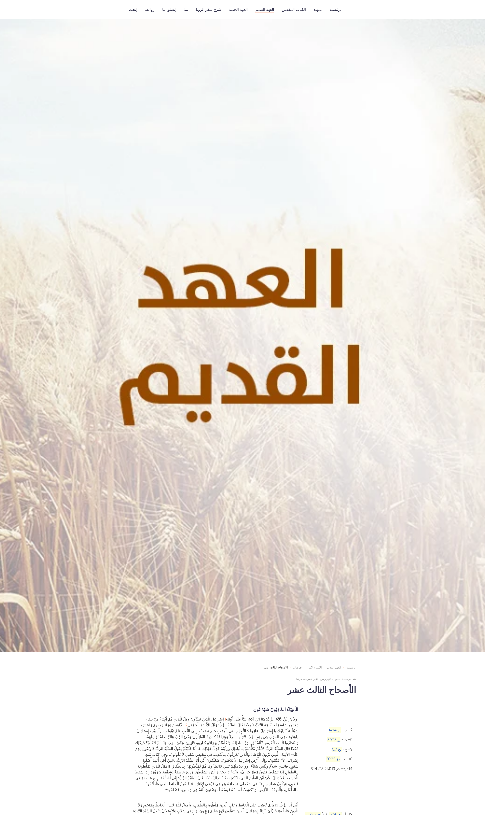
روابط (150, 9)
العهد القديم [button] (264, 9)
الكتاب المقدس (294, 9)
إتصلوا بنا (169, 9)
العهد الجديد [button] (238, 9)
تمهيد (318, 9)
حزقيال (298, 679)
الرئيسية (336, 9)
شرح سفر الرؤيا (208, 9)
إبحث (133, 9)
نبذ (186, 9)
